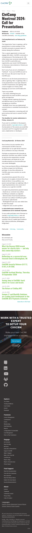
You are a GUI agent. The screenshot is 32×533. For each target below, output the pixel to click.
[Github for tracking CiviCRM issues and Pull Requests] (6, 384)
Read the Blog (7, 444)
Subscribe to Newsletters (10, 448)
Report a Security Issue (9, 462)
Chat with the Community (10, 473)
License (6, 489)
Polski (13, 506)
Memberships (7, 424)
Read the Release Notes (10, 477)
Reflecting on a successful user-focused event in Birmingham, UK (14, 257)
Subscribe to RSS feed (23, 302)
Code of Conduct (8, 498)
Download (6, 410)
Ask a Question (7, 475)
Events (5, 422)
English (4, 504)
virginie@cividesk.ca (18, 125)
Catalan (8, 504)
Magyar (24, 504)
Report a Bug (7, 459)
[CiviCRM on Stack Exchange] (5, 362)
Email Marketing (7, 426)
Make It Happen (7, 453)
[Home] (6, 3)
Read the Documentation (10, 471)
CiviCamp (12, 229)
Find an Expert (16, 341)
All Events (6, 446)
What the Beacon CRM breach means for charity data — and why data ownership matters (15, 248)
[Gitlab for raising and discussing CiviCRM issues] (6, 379)
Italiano (4, 506)
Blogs (8, 11)
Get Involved (7, 442)
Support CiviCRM (8, 451)
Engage (7, 439)
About (6, 487)
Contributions (7, 419)
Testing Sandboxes (8, 403)
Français (19, 504)
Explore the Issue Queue (10, 480)
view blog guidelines (20, 35)
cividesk (12, 33)
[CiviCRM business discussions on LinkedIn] (5, 368)
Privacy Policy (7, 496)
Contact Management (9, 417)
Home (3, 11)
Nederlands (14, 504)
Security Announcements (10, 482)
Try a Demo (6, 401)
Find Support (9, 468)
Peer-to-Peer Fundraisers (10, 435)
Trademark (6, 491)
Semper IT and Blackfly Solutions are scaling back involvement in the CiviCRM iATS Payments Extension (15, 296)
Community (20, 229)
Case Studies (7, 406)
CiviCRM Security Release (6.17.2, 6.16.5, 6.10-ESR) (15, 265)
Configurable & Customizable (11, 430)
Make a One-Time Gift (9, 455)
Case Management (8, 432)
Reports (6, 428)
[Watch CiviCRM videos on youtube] (6, 373)
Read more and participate (8, 517)
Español (17, 506)
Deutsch (9, 506)
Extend (5, 408)
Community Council (8, 493)
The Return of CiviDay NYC (12, 288)
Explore (6, 399)
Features (7, 415)
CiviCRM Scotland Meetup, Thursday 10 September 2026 (16, 273)
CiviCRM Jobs (7, 457)
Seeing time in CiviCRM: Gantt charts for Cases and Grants (13, 281)
